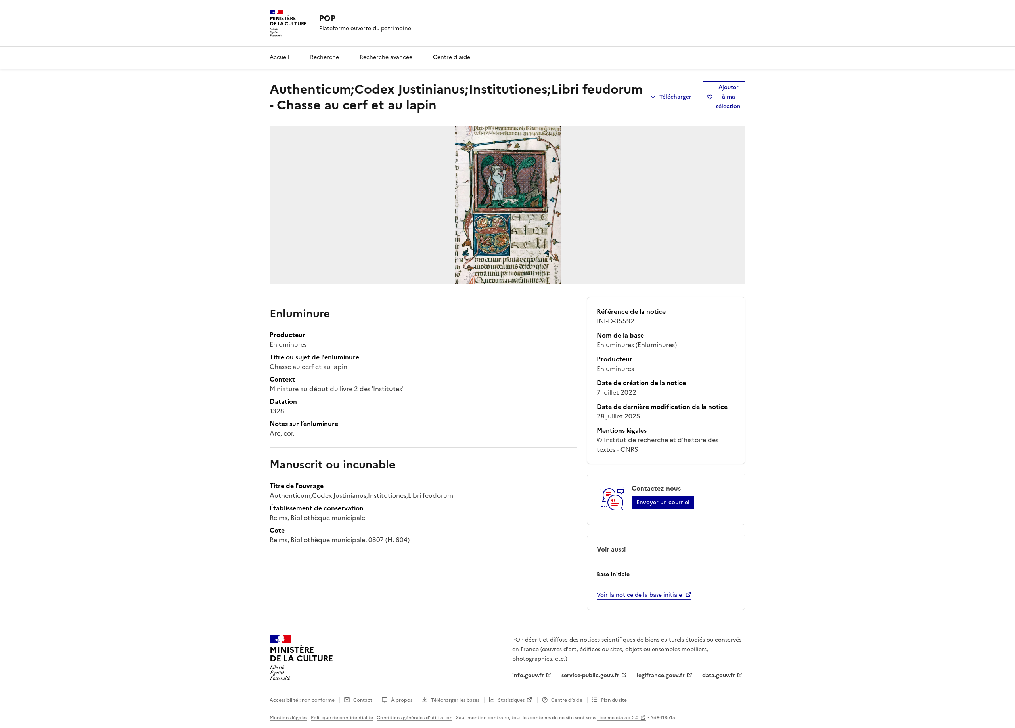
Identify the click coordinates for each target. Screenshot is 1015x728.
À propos (401, 700)
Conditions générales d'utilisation (414, 717)
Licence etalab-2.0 (617, 717)
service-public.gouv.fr (590, 675)
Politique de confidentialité (342, 717)
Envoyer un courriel (662, 502)
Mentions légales (288, 717)
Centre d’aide (566, 700)
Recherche (324, 57)
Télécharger (675, 97)
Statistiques (511, 700)
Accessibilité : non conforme (302, 700)
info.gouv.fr (528, 675)
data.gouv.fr (718, 675)
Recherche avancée (386, 57)
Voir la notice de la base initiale (639, 595)
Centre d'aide (451, 57)
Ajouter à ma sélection (728, 97)
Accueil (279, 57)
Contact (362, 700)
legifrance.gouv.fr (661, 675)
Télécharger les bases (455, 700)
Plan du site (614, 700)
